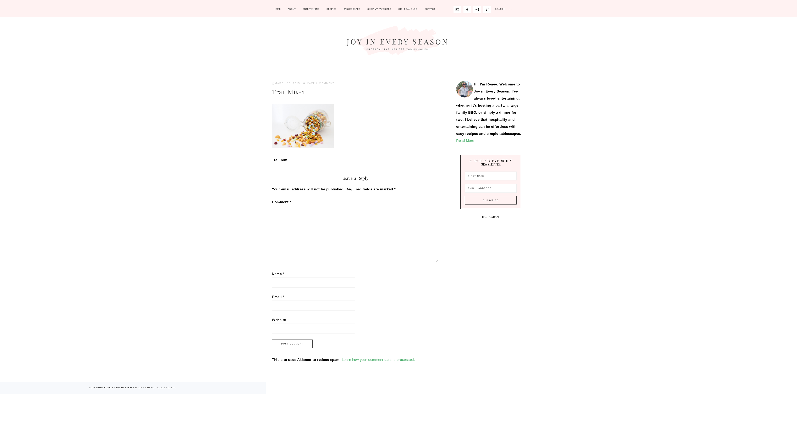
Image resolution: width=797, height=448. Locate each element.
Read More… (467, 141)
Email (278, 297)
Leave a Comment (320, 83)
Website (279, 320)
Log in (172, 387)
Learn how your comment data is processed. (378, 360)
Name (278, 274)
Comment (281, 202)
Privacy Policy (155, 387)
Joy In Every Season (398, 42)
